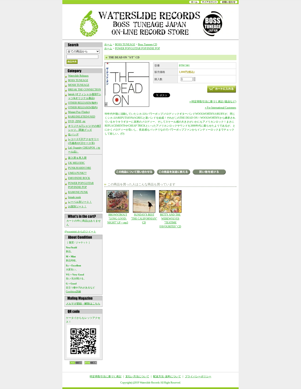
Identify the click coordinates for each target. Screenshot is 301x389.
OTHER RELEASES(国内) (83, 107)
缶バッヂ (73, 134)
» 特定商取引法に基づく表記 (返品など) (213, 101)
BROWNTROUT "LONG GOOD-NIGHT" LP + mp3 (117, 218)
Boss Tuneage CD (147, 44)
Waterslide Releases (78, 75)
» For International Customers (220, 107)
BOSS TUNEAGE (78, 80)
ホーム (108, 44)
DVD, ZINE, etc (76, 121)
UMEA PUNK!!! (77, 173)
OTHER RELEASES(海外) (83, 102)
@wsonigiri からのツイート (80, 231)
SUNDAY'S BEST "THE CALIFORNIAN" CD (144, 218)
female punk (74, 197)
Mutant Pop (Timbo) (79, 112)
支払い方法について (137, 376)
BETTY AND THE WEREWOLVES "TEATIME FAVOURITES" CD (170, 220)
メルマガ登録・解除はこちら (83, 303)
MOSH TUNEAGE (78, 85)
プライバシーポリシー (198, 376)
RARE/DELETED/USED (81, 116)
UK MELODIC (76, 162)
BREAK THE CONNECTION (84, 89)
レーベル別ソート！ (80, 201)
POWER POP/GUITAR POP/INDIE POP (137, 48)
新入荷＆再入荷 (77, 157)
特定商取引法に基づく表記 (105, 376)
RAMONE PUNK (78, 192)
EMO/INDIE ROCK (79, 178)
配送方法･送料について (167, 376)
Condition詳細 (73, 291)
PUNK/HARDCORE (79, 168)
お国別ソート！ (77, 206)
